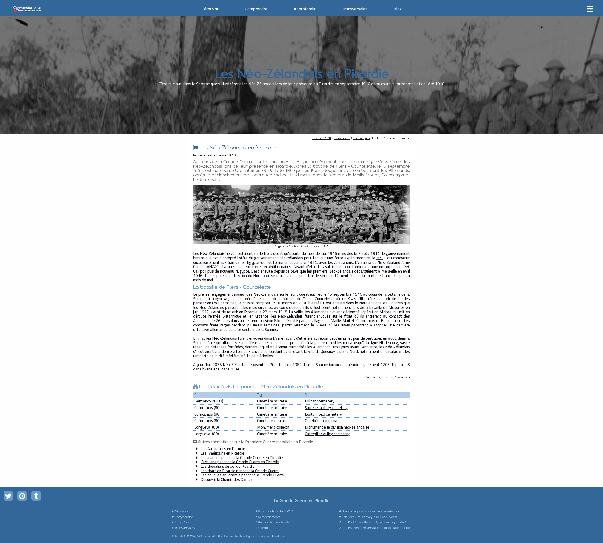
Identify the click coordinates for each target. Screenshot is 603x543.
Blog (398, 9)
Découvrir (210, 9)
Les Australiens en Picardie (223, 449)
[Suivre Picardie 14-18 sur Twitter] (8, 496)
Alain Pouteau (225, 536)
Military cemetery (319, 401)
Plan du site (278, 536)
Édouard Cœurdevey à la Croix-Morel (369, 517)
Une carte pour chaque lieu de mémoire (371, 511)
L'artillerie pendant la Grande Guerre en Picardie (240, 462)
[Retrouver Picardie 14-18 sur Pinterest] (22, 496)
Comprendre (256, 9)
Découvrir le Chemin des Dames (227, 479)
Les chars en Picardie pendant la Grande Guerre (240, 471)
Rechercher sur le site (274, 522)
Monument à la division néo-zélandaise (337, 427)
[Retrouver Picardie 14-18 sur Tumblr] (36, 496)
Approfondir (305, 9)
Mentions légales (244, 536)
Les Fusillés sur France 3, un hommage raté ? (374, 522)
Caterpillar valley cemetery (327, 434)
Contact (264, 528)
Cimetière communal (321, 421)
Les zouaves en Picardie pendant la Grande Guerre (242, 475)
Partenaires (263, 536)
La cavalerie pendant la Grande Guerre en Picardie (242, 458)
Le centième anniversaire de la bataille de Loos (376, 528)
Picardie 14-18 (321, 138)
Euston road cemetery (323, 414)
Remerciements (269, 517)
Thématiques (361, 138)
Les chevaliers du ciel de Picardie (228, 466)
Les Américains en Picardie (222, 453)
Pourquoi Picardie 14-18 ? (275, 511)
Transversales (354, 9)
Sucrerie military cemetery (326, 408)
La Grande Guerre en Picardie (301, 500)
